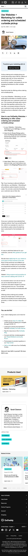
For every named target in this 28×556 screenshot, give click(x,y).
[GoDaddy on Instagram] (6, 530)
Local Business (6, 439)
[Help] (19, 2)
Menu (2, 6)
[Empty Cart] (25, 2)
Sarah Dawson (9, 32)
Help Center (9, 343)
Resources (4, 503)
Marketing (5, 11)
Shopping (3, 514)
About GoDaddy (5, 495)
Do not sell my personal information (14, 538)
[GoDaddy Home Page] (7, 520)
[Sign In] (22, 2)
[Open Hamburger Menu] (1, 2)
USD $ (23, 526)
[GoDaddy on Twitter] (13, 530)
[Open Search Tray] (12, 2)
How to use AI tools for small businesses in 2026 (11, 476)
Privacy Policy (13, 535)
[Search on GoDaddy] (25, 6)
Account (3, 511)
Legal (7, 535)
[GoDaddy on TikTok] (10, 530)
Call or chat (7, 345)
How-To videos (17, 320)
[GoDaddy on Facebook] (2, 530)
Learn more (7, 481)
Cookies (20, 535)
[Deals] (16, 2)
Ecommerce (5, 435)
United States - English (7, 526)
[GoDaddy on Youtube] (17, 530)
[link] (6, 53)
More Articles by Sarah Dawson (12, 427)
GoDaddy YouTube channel (17, 328)
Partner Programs (5, 507)
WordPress (5, 443)
